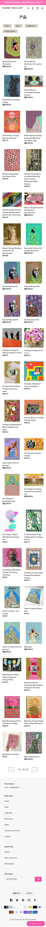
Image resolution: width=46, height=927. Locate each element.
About (6, 825)
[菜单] (42, 8)
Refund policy (9, 864)
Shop (6, 807)
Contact (7, 836)
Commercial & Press (12, 831)
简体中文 (16, 893)
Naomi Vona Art (12, 8)
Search (7, 852)
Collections (8, 813)
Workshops (8, 819)
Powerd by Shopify (30, 919)
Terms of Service (10, 858)
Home (6, 801)
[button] (7, 26)
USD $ (29, 893)
